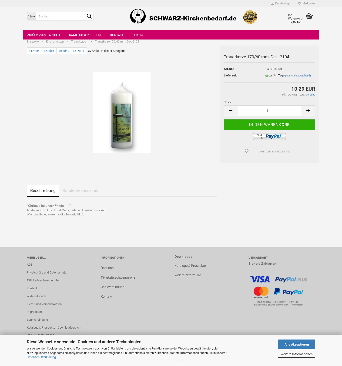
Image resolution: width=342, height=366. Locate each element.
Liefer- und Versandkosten (44, 304)
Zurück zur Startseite (44, 35)
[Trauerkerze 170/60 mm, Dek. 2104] (122, 112)
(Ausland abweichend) (298, 75)
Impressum (34, 311)
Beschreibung (43, 190)
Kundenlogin (282, 3)
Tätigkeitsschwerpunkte (43, 280)
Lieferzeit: (231, 75)
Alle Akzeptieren (297, 344)
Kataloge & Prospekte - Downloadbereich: (54, 327)
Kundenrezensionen (81, 190)
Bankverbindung (37, 319)
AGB (30, 264)
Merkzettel (308, 3)
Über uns (137, 35)
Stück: (228, 102)
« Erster (34, 51)
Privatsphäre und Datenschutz (46, 272)
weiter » (64, 51)
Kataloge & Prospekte (86, 35)
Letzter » (78, 51)
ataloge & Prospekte (191, 265)
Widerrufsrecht (37, 296)
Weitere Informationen (297, 354)
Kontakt (117, 35)
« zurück (48, 51)
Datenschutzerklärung (41, 357)
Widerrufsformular (187, 275)
